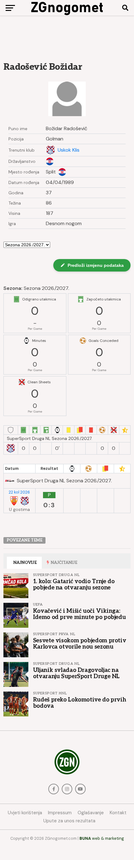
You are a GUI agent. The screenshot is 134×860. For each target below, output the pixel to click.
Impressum (60, 813)
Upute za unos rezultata (69, 821)
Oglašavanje (91, 813)
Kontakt (118, 813)
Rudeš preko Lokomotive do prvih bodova (79, 702)
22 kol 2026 (19, 492)
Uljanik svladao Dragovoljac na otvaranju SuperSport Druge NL (76, 673)
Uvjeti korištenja (25, 813)
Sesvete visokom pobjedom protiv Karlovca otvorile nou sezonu (79, 643)
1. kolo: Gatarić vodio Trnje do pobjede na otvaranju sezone (74, 584)
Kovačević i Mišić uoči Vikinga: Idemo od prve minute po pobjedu (79, 614)
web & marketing (101, 838)
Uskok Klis (68, 150)
